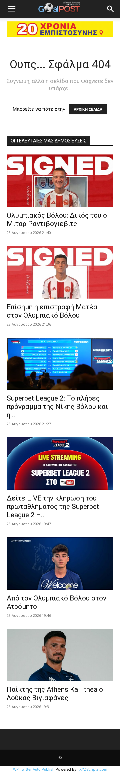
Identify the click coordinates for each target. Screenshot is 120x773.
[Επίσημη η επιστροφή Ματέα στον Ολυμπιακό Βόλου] (60, 272)
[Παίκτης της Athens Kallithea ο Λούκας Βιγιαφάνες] (60, 655)
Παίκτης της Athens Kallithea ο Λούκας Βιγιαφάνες (55, 693)
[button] (11, 9)
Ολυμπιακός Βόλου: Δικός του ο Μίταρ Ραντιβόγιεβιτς (57, 219)
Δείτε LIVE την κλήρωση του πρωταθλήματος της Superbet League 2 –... (53, 506)
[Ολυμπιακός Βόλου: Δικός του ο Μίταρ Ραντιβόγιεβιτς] (60, 180)
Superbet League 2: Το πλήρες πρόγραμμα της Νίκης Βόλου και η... (57, 406)
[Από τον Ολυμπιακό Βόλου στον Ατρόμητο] (60, 563)
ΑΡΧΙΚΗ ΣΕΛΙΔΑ (88, 109)
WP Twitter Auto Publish (34, 769)
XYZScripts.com (93, 769)
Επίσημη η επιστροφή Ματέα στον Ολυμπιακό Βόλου (52, 311)
